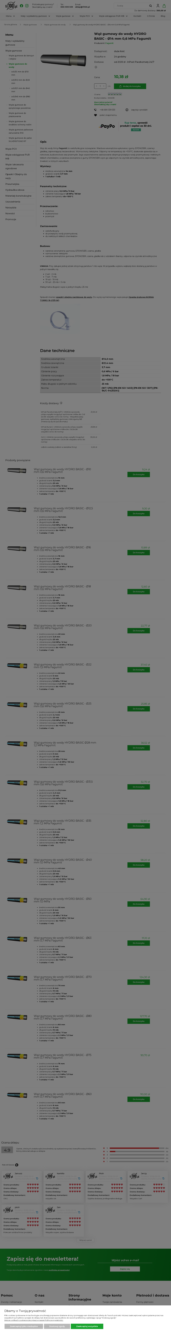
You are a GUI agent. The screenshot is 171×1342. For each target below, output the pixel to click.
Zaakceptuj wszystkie (87, 1326)
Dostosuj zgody (57, 1326)
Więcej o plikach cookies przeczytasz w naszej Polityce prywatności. (33, 1320)
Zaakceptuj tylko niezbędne (24, 1326)
